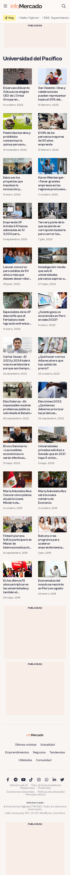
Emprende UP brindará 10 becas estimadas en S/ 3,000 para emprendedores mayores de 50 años (17, 228)
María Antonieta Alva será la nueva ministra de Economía (52, 497)
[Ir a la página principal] (26, 6)
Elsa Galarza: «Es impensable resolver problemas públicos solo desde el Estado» (17, 407)
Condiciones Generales (20, 791)
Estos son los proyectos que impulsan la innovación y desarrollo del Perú (16, 183)
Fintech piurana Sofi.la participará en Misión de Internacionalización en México (17, 541)
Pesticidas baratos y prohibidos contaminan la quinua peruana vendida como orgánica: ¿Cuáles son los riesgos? (17, 138)
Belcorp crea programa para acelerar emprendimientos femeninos (50, 541)
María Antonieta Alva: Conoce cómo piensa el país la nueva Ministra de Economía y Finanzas (17, 497)
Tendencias (57, 752)
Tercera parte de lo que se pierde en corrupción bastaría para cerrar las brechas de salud (52, 228)
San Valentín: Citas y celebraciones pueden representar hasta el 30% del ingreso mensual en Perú (52, 93)
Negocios (39, 752)
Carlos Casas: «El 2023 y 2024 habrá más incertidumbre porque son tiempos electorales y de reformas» (16, 362)
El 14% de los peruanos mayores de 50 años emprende (51, 138)
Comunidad (43, 760)
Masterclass (27, 788)
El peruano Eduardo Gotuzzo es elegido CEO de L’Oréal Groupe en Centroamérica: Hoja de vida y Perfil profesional (17, 93)
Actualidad (47, 744)
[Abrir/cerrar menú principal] (5, 6)
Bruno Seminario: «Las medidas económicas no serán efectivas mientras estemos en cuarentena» (17, 452)
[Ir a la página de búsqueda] (63, 6)
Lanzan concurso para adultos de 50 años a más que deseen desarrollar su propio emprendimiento (16, 273)
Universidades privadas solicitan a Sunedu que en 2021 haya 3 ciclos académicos (51, 452)
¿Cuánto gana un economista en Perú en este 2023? (51, 315)
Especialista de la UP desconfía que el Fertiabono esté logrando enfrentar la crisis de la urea (17, 318)
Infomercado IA (19, 785)
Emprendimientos (17, 752)
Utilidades (25, 760)
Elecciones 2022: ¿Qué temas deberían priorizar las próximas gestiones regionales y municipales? (52, 407)
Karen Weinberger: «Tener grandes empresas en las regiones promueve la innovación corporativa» (51, 183)
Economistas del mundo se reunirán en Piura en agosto (51, 584)
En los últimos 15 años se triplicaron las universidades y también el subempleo (16, 586)
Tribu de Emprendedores (46, 785)
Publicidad (44, 788)
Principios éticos (36, 794)
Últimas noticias (26, 744)
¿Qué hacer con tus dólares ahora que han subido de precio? (51, 362)
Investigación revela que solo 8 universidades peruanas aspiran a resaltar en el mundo (52, 273)
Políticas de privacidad (51, 791)
